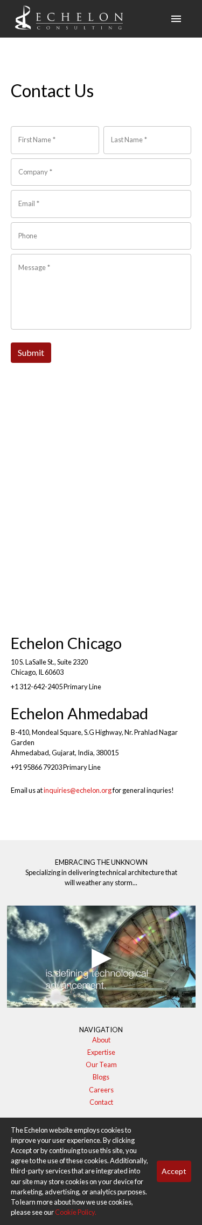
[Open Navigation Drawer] (176, 19)
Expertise (101, 1052)
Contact (101, 1102)
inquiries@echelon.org (78, 790)
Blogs (101, 1077)
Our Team (101, 1064)
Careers (101, 1089)
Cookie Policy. (75, 1212)
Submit (31, 352)
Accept (174, 1171)
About (101, 1040)
